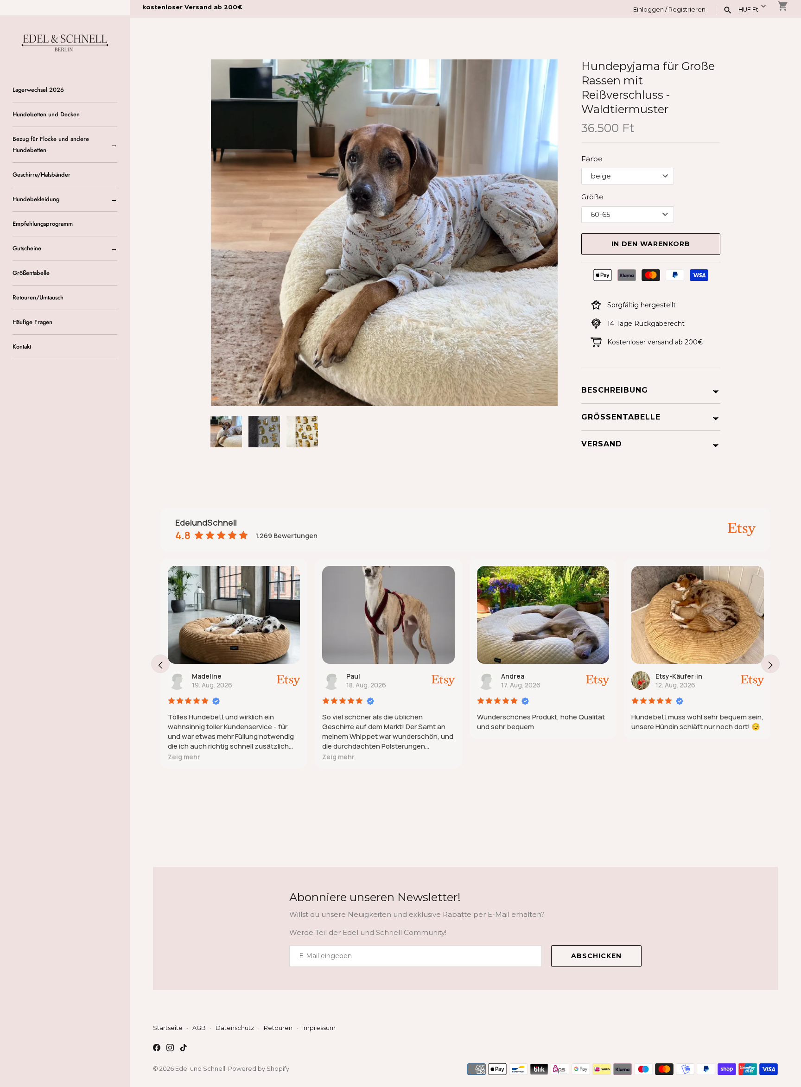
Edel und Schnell (200, 1068)
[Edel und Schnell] (65, 42)
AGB (199, 1027)
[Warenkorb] (782, 6)
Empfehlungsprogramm (43, 223)
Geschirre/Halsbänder (41, 174)
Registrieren (687, 9)
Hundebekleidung (36, 199)
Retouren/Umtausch (38, 297)
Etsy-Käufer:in (533, 676)
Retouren (278, 1027)
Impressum (319, 1027)
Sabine (676, 676)
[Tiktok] (183, 1048)
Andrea (367, 676)
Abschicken (596, 956)
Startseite (168, 1027)
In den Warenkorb (650, 244)
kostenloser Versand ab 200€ (192, 7)
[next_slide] (770, 664)
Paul (208, 676)
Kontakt (22, 346)
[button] (538, 232)
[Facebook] (156, 1048)
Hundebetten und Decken (46, 114)
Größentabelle (31, 272)
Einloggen (648, 9)
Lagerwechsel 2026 (38, 89)
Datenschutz (235, 1027)
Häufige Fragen (32, 322)
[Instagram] (170, 1048)
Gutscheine (27, 248)
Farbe (592, 158)
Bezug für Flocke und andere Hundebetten (51, 144)
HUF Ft (748, 9)
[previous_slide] (160, 664)
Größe (592, 196)
